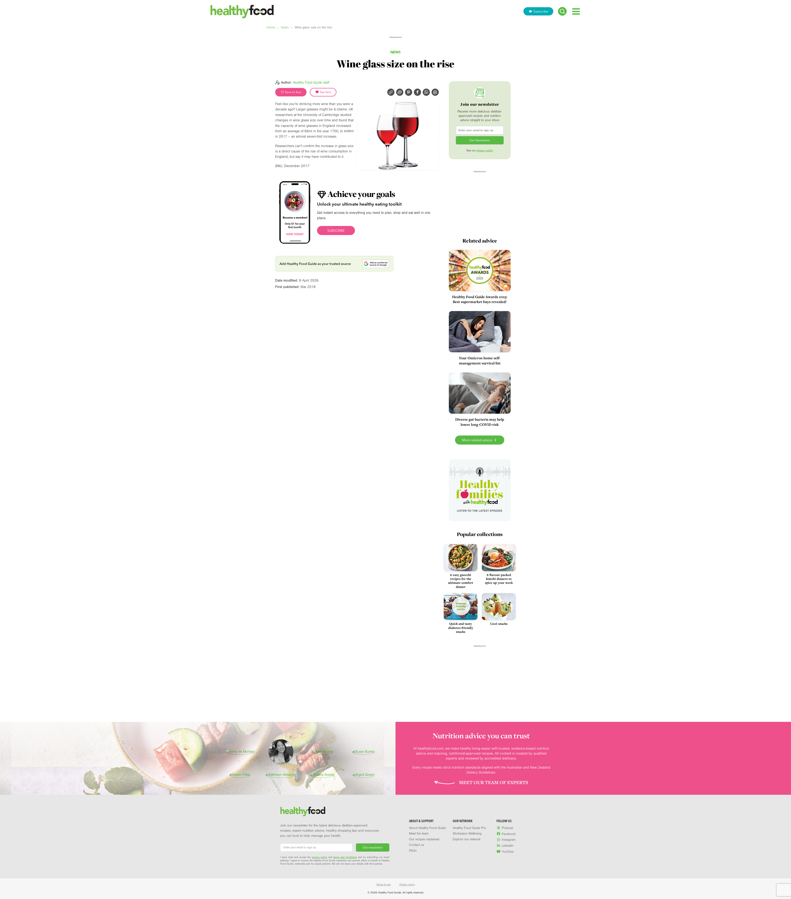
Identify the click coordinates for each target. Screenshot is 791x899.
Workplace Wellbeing (467, 833)
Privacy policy (407, 884)
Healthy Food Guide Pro (469, 828)
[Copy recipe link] (390, 92)
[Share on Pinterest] (408, 92)
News (285, 27)
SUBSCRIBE (336, 230)
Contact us (416, 845)
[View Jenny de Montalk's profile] (240, 751)
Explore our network (467, 839)
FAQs (413, 850)
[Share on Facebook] (417, 92)
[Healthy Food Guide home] (302, 811)
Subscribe (540, 11)
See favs (325, 92)
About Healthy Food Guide (427, 828)
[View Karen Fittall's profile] (239, 774)
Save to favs (292, 92)
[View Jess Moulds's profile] (322, 751)
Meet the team (419, 833)
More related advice (477, 440)
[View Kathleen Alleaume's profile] (281, 774)
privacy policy (484, 150)
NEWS (395, 52)
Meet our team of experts (493, 782)
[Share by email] (399, 92)
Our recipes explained (424, 839)
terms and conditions (345, 857)
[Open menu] (576, 11)
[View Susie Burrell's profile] (363, 751)
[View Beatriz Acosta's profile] (322, 774)
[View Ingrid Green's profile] (363, 774)
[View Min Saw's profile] (281, 751)
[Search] (562, 11)
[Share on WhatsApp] (426, 92)
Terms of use (383, 884)
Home (271, 27)
